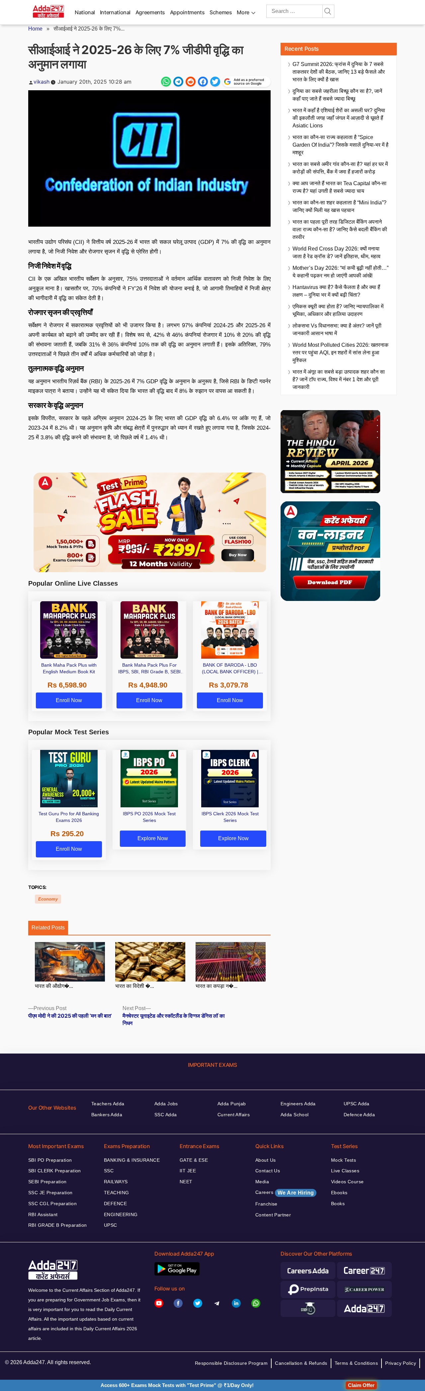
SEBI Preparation (47, 1181)
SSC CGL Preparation (52, 1203)
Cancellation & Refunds (301, 1363)
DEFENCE (115, 1203)
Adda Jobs (166, 1103)
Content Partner (273, 1214)
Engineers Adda (298, 1103)
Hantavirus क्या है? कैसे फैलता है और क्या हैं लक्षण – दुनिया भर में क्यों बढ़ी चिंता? (336, 291)
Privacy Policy (400, 1363)
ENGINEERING (121, 1214)
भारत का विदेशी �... (134, 986)
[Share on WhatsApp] (166, 82)
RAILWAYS (116, 1181)
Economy (48, 899)
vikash (41, 81)
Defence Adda (359, 1114)
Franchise (266, 1204)
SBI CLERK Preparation (54, 1170)
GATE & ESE (194, 1160)
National (85, 12)
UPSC (110, 1225)
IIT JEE (188, 1170)
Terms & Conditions (356, 1363)
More (243, 12)
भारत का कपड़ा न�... (216, 986)
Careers (284, 1193)
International (115, 12)
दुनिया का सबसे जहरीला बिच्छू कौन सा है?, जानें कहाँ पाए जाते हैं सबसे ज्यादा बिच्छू (337, 95)
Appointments (187, 12)
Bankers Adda (106, 1114)
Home (35, 29)
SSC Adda (165, 1114)
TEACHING (116, 1192)
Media (262, 1181)
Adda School (295, 1114)
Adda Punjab (231, 1103)
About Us (265, 1160)
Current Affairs (233, 1114)
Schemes (221, 12)
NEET (186, 1181)
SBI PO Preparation (50, 1160)
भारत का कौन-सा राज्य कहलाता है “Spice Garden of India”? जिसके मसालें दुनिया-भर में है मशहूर (340, 144)
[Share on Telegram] (178, 82)
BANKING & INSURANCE (132, 1160)
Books (338, 1203)
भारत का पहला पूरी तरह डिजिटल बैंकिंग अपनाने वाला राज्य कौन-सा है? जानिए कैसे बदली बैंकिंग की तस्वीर (340, 229)
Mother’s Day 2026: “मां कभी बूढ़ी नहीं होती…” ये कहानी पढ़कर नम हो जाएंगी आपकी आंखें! (340, 271)
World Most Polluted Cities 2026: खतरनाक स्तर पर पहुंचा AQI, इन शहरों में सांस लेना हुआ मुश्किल (340, 352)
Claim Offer (361, 1385)
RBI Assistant (42, 1214)
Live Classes (345, 1170)
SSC (109, 1170)
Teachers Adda (107, 1103)
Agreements (150, 12)
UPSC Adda (357, 1103)
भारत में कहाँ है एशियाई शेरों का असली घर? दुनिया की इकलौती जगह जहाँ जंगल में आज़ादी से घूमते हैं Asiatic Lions (339, 118)
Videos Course (347, 1181)
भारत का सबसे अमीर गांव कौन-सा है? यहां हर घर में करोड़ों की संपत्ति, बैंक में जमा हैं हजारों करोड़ (340, 168)
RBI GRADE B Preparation (57, 1225)
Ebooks (339, 1192)
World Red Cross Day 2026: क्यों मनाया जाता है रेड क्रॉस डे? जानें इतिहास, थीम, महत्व (337, 252)
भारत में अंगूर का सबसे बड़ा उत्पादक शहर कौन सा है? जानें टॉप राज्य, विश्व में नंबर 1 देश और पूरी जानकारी (339, 379)
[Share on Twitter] (215, 82)
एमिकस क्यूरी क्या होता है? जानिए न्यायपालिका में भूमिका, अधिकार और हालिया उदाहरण (338, 310)
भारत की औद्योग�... (54, 986)
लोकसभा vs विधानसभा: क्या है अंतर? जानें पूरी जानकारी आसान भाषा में (337, 329)
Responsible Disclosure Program (231, 1363)
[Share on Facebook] (203, 82)
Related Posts (48, 927)
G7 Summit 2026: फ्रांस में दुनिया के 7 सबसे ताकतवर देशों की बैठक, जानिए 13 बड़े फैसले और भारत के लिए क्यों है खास (339, 71)
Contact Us (267, 1170)
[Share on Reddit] (191, 82)
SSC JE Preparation (50, 1192)
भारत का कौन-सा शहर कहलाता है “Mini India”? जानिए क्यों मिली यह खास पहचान (339, 206)
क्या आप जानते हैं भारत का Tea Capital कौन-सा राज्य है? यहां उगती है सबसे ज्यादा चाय (339, 187)
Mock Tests (343, 1160)
